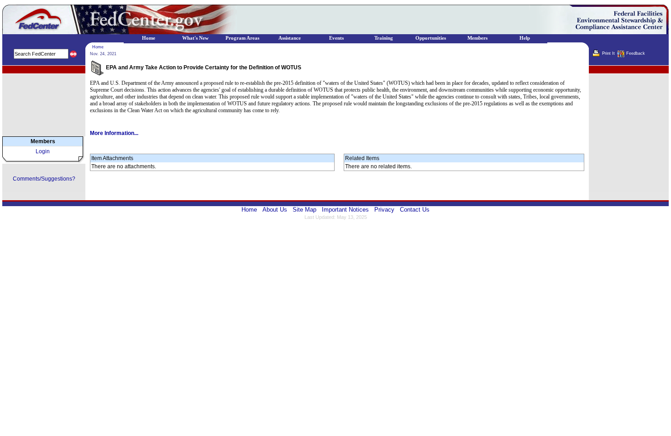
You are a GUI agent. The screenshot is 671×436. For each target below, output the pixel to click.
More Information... (114, 133)
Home (98, 47)
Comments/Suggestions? (44, 179)
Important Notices (345, 209)
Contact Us (415, 209)
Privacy (384, 209)
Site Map (304, 209)
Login (43, 151)
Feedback (635, 53)
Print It (608, 53)
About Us (274, 209)
